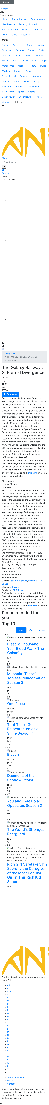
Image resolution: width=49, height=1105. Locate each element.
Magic (44, 60)
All (8, 985)
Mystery (6, 71)
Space (21, 91)
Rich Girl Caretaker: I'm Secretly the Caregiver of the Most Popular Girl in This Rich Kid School (27, 873)
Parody (17, 71)
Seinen (26, 81)
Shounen (20, 86)
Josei (25, 60)
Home (5, 19)
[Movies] (27, 240)
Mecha (21, 65)
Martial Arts (8, 65)
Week (31, 630)
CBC (15, 590)
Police (28, 71)
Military (32, 65)
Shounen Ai (33, 86)
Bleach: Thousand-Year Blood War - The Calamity (25, 648)
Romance (24, 76)
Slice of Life (8, 91)
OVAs (4, 34)
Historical (39, 55)
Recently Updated (28, 24)
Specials (25, 34)
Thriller (39, 97)
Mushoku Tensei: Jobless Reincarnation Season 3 (26, 678)
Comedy (40, 45)
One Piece (16, 703)
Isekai (15, 60)
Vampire (6, 102)
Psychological (9, 76)
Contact (11, 1083)
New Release (8, 24)
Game (17, 55)
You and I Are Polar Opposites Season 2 (24, 803)
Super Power (8, 97)
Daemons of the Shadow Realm (21, 777)
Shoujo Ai (6, 86)
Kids (34, 60)
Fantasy (6, 55)
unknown (14, 587)
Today (21, 630)
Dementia (6, 50)
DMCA (10, 1080)
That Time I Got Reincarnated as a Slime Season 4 (22, 728)
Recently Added (10, 29)
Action (5, 45)
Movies (25, 29)
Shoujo (37, 81)
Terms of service (15, 1077)
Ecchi (41, 50)
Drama (31, 50)
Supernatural (25, 97)
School (5, 81)
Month (42, 630)
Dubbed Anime (38, 19)
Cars (29, 45)
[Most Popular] (27, 319)
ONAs (14, 34)
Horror (5, 60)
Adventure (18, 45)
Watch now (12, 394)
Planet (21, 590)
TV (14, 353)
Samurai (37, 76)
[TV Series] (27, 279)
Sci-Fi (16, 81)
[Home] (27, 200)
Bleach (13, 754)
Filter (4, 158)
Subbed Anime (19, 19)
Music (43, 65)
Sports (31, 91)
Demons (20, 50)
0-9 (9, 991)
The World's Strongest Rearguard (26, 831)
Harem (27, 55)
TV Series (38, 29)
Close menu (8, 2)
